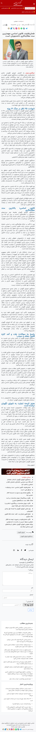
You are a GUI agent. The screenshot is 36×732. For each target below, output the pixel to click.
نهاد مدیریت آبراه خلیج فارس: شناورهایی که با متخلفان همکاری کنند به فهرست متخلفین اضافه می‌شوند (20, 709)
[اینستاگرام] (16, 29)
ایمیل (31, 595)
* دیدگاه (30, 570)
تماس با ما (27, 729)
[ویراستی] (11, 29)
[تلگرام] (26, 29)
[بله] (24, 29)
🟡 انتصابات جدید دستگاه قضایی (17, 8)
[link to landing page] (18, 3)
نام (32, 588)
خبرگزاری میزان (30, 73)
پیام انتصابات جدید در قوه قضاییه (22, 704)
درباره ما (23, 729)
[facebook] (21, 550)
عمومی (16, 21)
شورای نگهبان (21, 532)
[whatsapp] (14, 550)
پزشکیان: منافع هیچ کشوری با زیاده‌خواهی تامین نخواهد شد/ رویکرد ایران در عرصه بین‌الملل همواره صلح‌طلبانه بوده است (19, 674)
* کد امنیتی (29, 601)
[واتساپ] (21, 29)
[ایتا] (19, 29)
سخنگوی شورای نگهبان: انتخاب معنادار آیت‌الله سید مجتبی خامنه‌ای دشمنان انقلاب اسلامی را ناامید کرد (19, 482)
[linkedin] (18, 550)
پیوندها (31, 729)
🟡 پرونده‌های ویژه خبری (30, 8)
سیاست (21, 21)
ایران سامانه (14, 727)
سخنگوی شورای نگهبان (27, 536)
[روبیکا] (9, 29)
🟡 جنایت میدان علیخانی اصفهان (28, 12)
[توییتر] (14, 29)
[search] (1, 3)
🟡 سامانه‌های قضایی (5, 8)
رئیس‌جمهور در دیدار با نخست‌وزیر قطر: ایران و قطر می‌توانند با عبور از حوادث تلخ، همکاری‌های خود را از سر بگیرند (18, 651)
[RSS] (7, 730)
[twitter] (25, 550)
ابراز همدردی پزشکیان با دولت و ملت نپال (20, 679)
